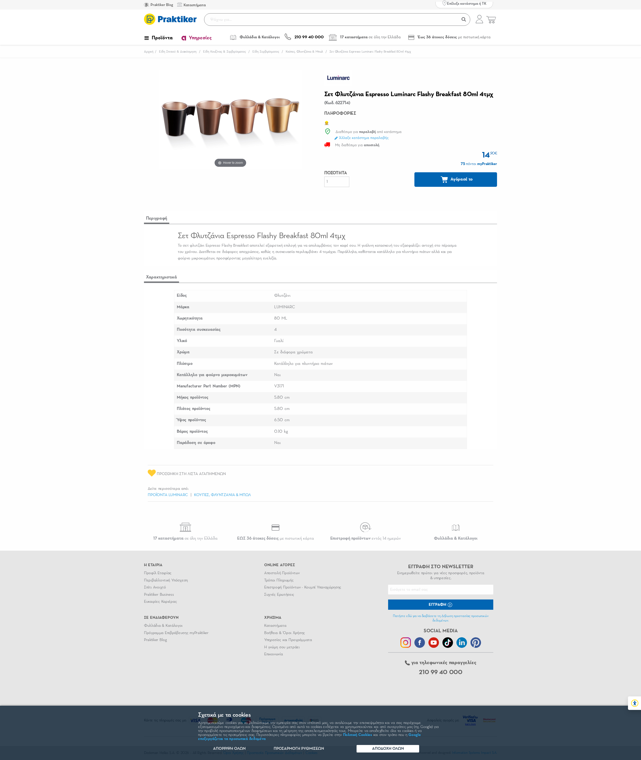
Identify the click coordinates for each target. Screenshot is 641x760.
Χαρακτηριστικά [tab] (161, 277)
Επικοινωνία (273, 654)
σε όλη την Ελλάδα (185, 538)
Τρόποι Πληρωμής (278, 580)
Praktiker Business (159, 595)
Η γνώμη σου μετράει (282, 647)
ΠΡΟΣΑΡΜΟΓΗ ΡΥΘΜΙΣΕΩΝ (299, 749)
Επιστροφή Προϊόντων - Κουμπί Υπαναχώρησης (302, 587)
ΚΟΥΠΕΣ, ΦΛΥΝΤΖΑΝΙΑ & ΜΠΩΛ (222, 495)
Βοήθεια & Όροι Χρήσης (284, 633)
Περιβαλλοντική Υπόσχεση (166, 580)
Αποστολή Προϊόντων (282, 573)
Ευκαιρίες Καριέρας (160, 602)
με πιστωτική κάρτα (275, 538)
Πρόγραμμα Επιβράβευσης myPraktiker (176, 633)
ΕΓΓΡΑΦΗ (438, 605)
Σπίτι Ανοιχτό (155, 587)
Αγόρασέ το (461, 179)
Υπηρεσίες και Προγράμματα (288, 640)
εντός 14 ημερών (365, 538)
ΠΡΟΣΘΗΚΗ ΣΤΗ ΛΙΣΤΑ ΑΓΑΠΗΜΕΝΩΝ (191, 474)
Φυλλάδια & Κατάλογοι (163, 626)
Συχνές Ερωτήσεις (279, 595)
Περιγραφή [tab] (156, 218)
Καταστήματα (275, 626)
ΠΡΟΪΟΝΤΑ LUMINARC (168, 495)
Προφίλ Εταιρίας (158, 573)
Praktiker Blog (161, 5)
